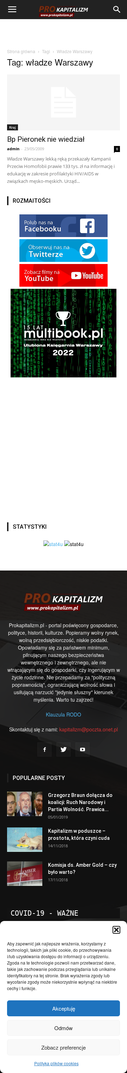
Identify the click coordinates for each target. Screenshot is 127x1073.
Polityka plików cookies (56, 1063)
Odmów (63, 1028)
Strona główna (21, 51)
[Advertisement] (63, 31)
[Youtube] (82, 749)
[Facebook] (44, 749)
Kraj (12, 127)
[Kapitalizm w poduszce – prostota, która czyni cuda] (24, 839)
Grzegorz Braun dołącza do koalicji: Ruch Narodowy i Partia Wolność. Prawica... (80, 802)
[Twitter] (63, 749)
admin (13, 148)
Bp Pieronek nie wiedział (46, 139)
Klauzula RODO (63, 714)
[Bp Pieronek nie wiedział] (63, 102)
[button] (116, 929)
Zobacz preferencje (63, 1047)
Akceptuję (63, 1008)
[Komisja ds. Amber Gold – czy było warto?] (24, 873)
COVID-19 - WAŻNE (44, 913)
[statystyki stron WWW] (53, 543)
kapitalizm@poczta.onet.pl (88, 729)
